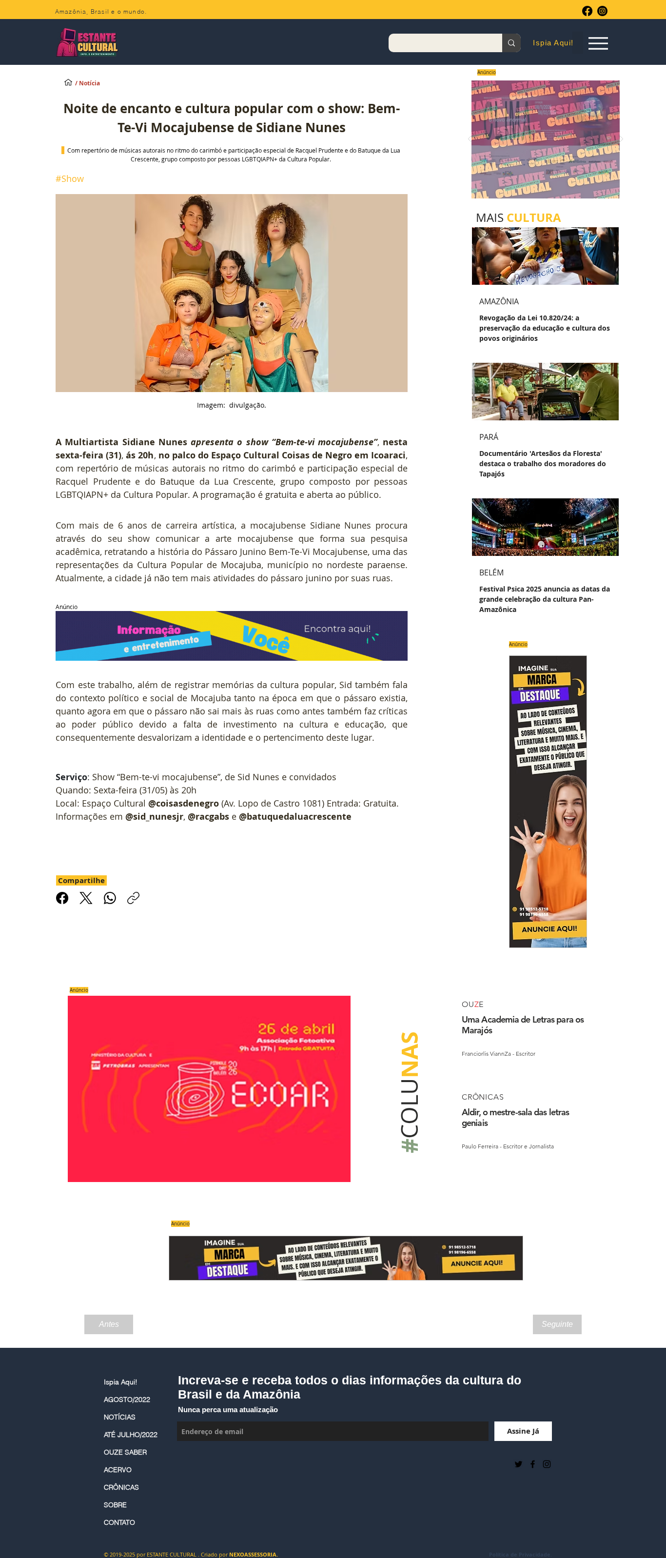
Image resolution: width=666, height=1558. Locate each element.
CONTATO (119, 1522)
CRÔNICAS (121, 1487)
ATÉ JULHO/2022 (130, 1434)
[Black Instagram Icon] (547, 1464)
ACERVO (118, 1469)
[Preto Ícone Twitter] (518, 1464)
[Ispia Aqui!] (68, 82)
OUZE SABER (125, 1452)
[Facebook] (587, 11)
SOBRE (115, 1504)
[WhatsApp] (110, 898)
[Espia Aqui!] (598, 43)
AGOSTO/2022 (127, 1399)
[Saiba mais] (542, 139)
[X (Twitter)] (86, 898)
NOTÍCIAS (120, 1417)
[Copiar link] (133, 898)
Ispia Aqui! (120, 1382)
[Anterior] (470, 139)
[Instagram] (602, 11)
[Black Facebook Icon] (533, 1464)
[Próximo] (621, 139)
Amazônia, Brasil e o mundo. (101, 11)
